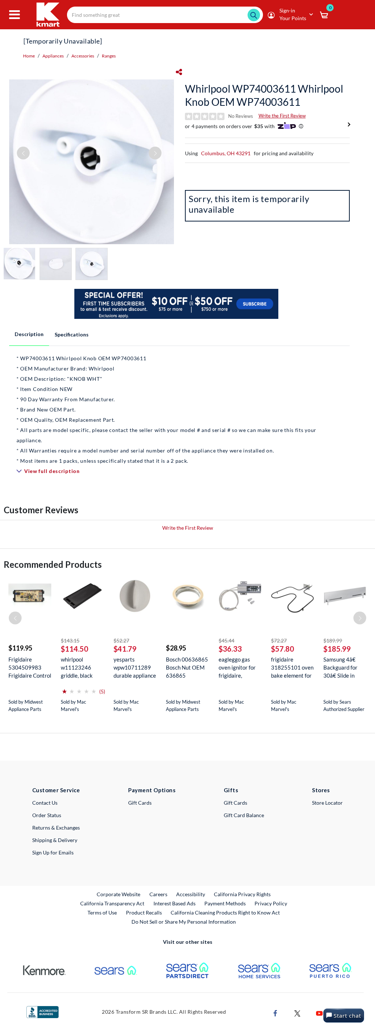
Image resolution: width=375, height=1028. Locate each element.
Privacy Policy (271, 903)
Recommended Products (53, 564)
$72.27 (279, 640)
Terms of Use (102, 912)
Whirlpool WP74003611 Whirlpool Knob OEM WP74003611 (264, 95)
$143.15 (70, 640)
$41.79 (125, 648)
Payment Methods (225, 903)
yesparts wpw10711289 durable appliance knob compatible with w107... (135, 667)
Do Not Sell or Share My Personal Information (183, 922)
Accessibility (190, 894)
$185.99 (337, 648)
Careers (158, 894)
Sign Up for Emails (53, 852)
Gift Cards (140, 803)
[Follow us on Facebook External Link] (275, 1013)
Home (29, 56)
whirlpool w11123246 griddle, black (77, 667)
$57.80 (282, 648)
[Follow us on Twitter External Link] (297, 1013)
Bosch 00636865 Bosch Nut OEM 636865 (187, 667)
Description (29, 334)
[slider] (79, 688)
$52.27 (121, 640)
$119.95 (20, 648)
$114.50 (74, 648)
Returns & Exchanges (56, 827)
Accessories (82, 56)
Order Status (46, 815)
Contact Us (44, 803)
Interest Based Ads (174, 903)
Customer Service (56, 790)
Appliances (53, 56)
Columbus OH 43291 (225, 153)
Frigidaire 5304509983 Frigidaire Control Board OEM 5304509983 (29, 667)
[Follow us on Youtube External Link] (319, 1013)
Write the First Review (282, 116)
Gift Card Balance (244, 815)
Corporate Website (119, 894)
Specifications (72, 334)
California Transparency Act (112, 903)
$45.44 (226, 640)
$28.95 (176, 648)
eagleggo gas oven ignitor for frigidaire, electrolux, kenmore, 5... (237, 667)
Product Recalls (144, 912)
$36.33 (230, 648)
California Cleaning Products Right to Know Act (225, 912)
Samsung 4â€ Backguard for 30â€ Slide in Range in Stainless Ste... (340, 667)
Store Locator (327, 803)
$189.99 (332, 640)
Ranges (109, 56)
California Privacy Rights (242, 894)
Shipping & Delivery (54, 840)
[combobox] (165, 15)
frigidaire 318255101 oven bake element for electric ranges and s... (292, 667)
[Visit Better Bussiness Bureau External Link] (42, 1011)
